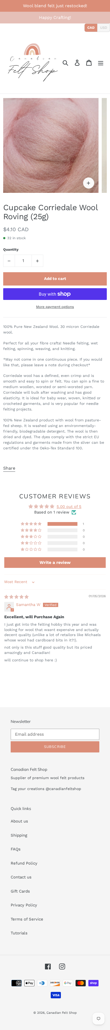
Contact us (21, 877)
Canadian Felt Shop (61, 1013)
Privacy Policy (24, 905)
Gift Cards (20, 891)
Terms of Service (27, 919)
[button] (31, 524)
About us (19, 821)
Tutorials (19, 933)
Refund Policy (24, 863)
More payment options (55, 307)
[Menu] (101, 62)
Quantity (10, 249)
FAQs (16, 849)
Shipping (19, 835)
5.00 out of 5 (69, 506)
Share (9, 468)
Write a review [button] (55, 562)
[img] (16, 597)
